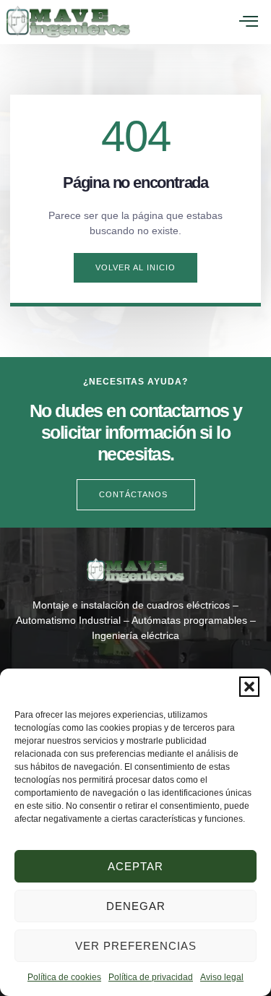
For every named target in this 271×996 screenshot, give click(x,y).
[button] (249, 686)
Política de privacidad (150, 977)
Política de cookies (64, 977)
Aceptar (135, 866)
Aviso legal (222, 977)
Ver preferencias (136, 946)
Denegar (135, 906)
